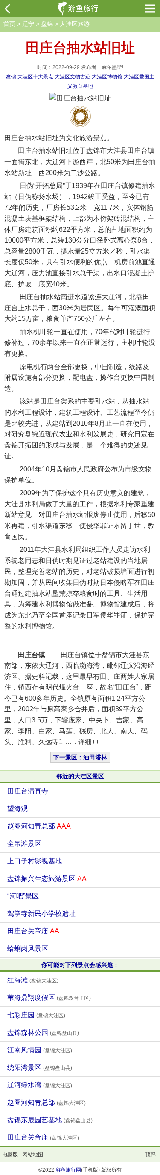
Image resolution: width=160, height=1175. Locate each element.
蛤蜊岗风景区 (27, 948)
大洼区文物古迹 (72, 77)
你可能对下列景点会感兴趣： (80, 964)
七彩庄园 (36, 1015)
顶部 (150, 1155)
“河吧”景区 (23, 896)
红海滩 (32, 980)
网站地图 (33, 1155)
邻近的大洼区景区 (80, 776)
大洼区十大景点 (35, 77)
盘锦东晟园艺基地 (50, 1119)
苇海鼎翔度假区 (49, 997)
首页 (9, 23)
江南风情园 (39, 1050)
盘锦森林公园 (43, 1032)
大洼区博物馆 (107, 77)
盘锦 (47, 23)
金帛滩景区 (24, 843)
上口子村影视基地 (34, 861)
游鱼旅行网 (68, 1170)
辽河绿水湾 (39, 1084)
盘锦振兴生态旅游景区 (47, 878)
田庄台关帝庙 (33, 931)
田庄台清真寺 (27, 791)
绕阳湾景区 (39, 1067)
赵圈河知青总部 (39, 826)
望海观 (17, 808)
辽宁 (28, 23)
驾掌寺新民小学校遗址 (41, 913)
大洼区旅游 (75, 23)
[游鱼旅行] (79, 8)
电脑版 (10, 1155)
